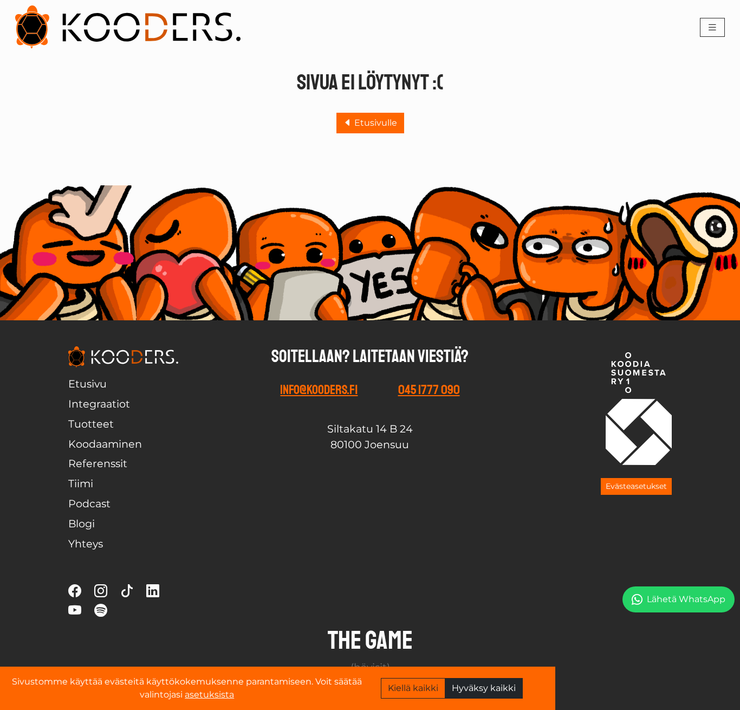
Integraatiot (99, 403)
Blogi (81, 523)
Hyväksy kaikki (484, 688)
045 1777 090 (429, 390)
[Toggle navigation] (712, 27)
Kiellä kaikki (413, 688)
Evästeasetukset (636, 486)
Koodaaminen (105, 443)
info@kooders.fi (319, 390)
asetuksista (209, 694)
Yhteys (85, 543)
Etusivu (87, 383)
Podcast (89, 503)
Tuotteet (91, 423)
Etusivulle (374, 123)
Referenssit (97, 463)
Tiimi (80, 483)
